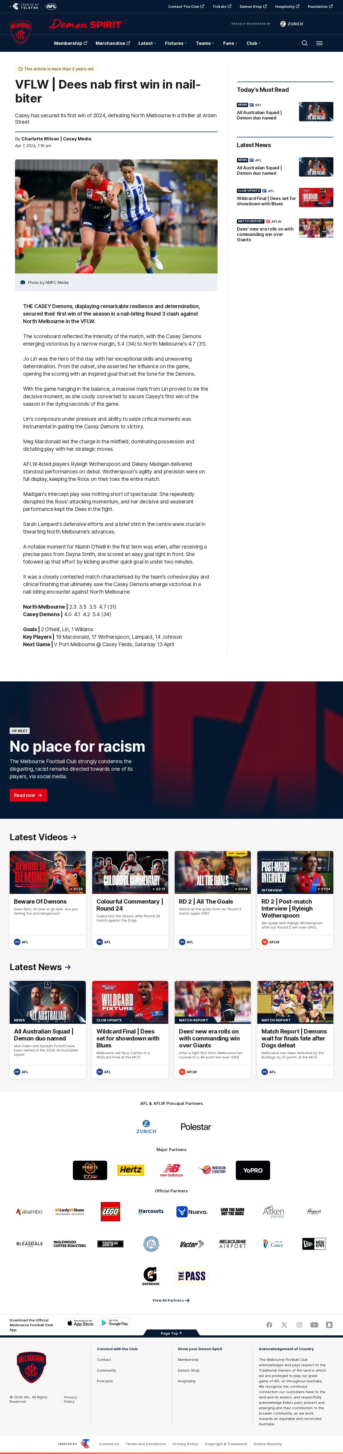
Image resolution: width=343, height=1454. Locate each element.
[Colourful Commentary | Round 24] (130, 900)
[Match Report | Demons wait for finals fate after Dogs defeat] (295, 1030)
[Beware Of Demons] (48, 900)
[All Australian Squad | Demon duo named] (285, 112)
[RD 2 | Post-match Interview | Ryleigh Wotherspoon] (295, 900)
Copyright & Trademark (226, 1444)
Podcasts (105, 1381)
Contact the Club (183, 6)
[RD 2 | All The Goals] (213, 900)
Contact (104, 1359)
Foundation (318, 6)
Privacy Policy (70, 1399)
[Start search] (305, 43)
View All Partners (168, 1300)
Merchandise (110, 43)
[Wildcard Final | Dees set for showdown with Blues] (285, 198)
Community (106, 1370)
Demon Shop (251, 6)
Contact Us (109, 1444)
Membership (68, 43)
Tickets (219, 6)
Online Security (267, 1444)
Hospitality (284, 6)
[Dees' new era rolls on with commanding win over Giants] (285, 231)
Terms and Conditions (145, 1444)
